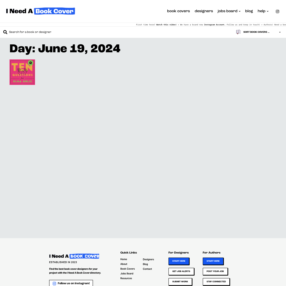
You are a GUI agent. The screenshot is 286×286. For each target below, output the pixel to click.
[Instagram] (277, 11)
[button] (22, 72)
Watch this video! (161, 24)
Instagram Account (209, 24)
